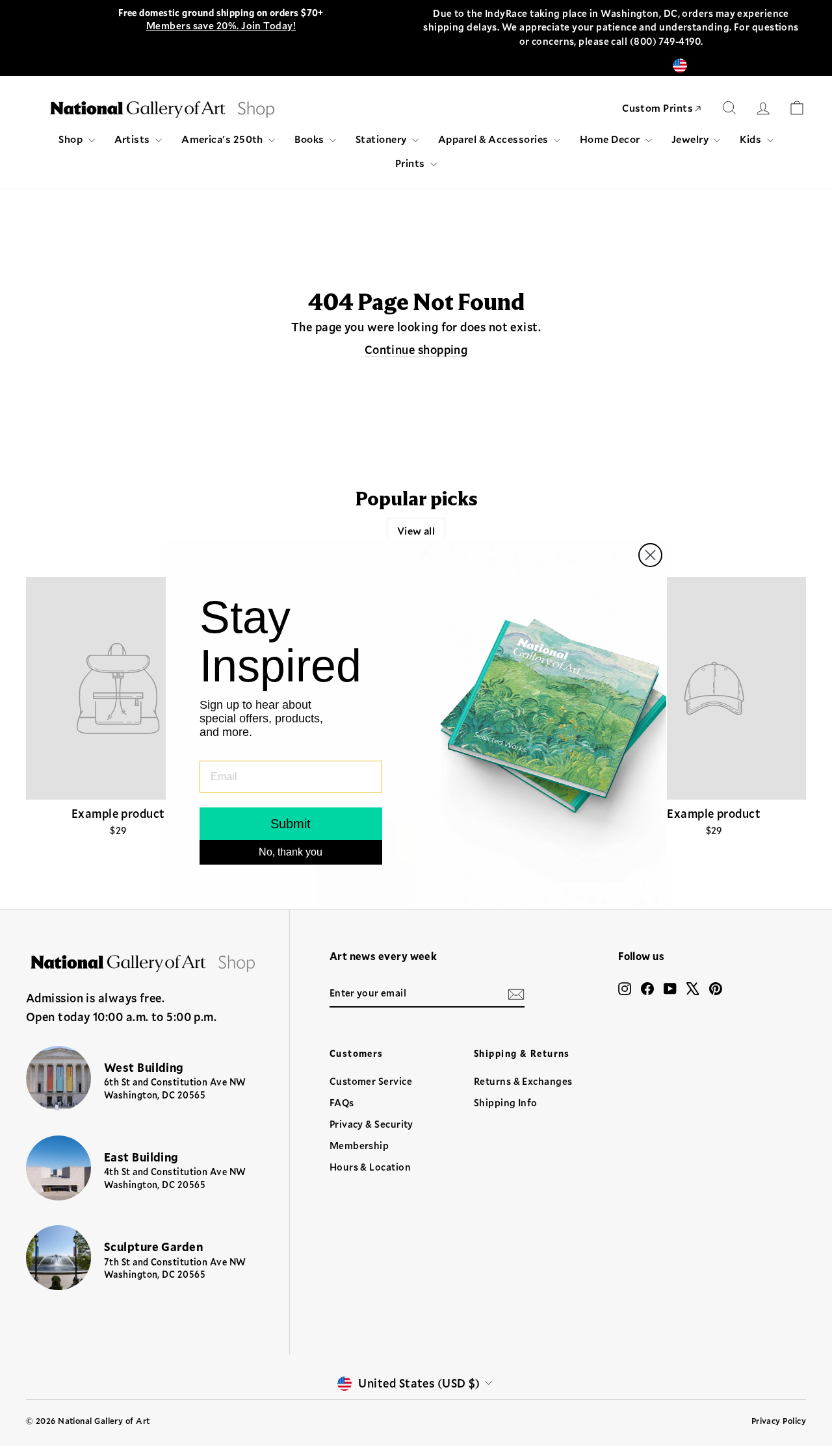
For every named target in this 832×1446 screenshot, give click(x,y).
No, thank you (290, 851)
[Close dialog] (650, 555)
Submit (290, 824)
